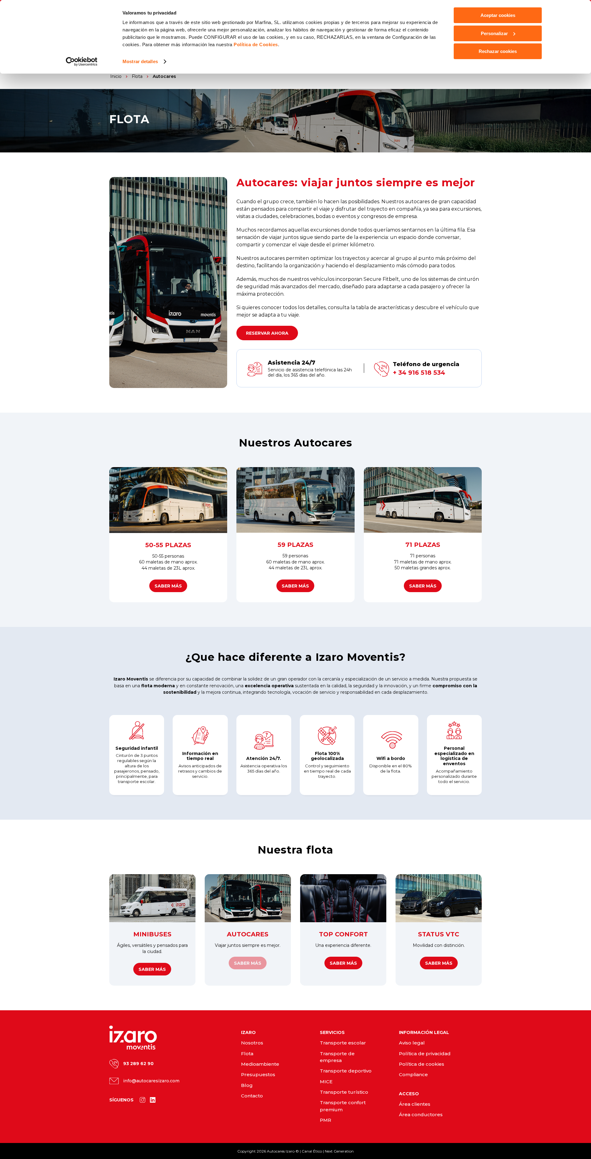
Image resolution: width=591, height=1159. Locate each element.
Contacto (252, 1096)
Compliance (413, 1074)
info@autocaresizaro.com (151, 1081)
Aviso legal (412, 1043)
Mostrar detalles (140, 61)
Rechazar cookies (498, 51)
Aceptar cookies (497, 15)
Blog (247, 1085)
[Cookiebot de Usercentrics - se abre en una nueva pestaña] (82, 61)
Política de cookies (421, 1064)
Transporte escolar (343, 1043)
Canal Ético (312, 1151)
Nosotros (252, 1043)
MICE (326, 1081)
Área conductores (421, 1114)
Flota (247, 1053)
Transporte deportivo (346, 1071)
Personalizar (494, 33)
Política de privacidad (425, 1053)
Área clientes (414, 1104)
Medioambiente (260, 1064)
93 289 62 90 (138, 1063)
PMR (325, 1120)
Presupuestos (258, 1074)
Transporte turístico (344, 1092)
